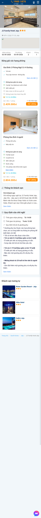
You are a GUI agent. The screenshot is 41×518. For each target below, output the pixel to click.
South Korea (15, 335)
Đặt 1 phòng (32, 104)
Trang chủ (5, 335)
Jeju (22, 335)
